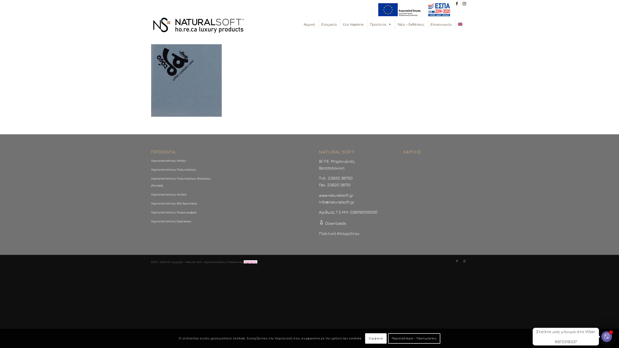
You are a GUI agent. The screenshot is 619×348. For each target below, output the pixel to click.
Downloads (332, 223)
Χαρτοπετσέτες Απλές (168, 160)
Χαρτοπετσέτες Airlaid (168, 194)
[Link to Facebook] (456, 3)
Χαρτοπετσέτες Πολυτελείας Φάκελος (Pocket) (181, 181)
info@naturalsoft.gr (336, 202)
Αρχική (309, 24)
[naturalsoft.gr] (198, 25)
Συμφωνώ (376, 338)
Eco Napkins (353, 24)
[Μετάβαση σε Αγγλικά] (461, 24)
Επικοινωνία (441, 24)
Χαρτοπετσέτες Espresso (171, 221)
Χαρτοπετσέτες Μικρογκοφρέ (174, 212)
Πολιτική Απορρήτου (339, 233)
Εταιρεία (329, 24)
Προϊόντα (378, 24)
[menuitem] (413, 9)
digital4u (250, 261)
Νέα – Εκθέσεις (411, 24)
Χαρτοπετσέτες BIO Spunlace (174, 203)
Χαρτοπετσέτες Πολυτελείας (173, 169)
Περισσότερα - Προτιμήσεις (414, 338)
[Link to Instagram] (464, 3)
